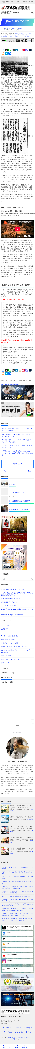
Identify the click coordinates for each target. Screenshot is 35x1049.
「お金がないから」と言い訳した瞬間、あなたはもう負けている (17, 446)
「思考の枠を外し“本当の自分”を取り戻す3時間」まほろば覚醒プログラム (17, 594)
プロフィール (5, 625)
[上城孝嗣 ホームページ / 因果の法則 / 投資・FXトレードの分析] (15, 7)
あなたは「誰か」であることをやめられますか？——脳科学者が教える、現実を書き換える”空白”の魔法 (17, 909)
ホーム (3, 1047)
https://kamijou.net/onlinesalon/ (10, 384)
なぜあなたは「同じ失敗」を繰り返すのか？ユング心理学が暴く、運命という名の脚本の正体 (17, 892)
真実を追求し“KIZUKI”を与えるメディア (13, 589)
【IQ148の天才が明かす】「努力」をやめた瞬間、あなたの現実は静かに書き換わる (17, 904)
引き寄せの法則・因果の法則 (10, 636)
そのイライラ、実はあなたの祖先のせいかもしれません (16, 896)
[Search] (32, 579)
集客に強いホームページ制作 (10, 643)
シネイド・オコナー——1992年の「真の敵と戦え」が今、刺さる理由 (16, 441)
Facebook (7, 1028)
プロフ (10, 1047)
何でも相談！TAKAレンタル (9, 602)
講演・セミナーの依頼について (10, 598)
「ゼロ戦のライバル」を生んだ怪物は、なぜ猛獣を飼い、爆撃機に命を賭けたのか (17, 900)
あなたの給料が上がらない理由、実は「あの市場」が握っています (16, 435)
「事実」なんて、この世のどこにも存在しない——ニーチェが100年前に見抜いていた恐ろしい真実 (17, 453)
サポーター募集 (6, 655)
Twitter (18, 1028)
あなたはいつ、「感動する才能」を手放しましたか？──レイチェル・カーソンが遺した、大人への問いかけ (17, 919)
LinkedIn (19, 1032)
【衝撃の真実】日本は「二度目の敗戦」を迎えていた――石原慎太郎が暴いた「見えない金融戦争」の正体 (17, 914)
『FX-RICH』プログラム (8, 605)
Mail (31, 1047)
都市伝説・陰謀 (25, 36)
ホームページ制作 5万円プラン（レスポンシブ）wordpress (16, 651)
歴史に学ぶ (18, 36)
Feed (29, 1032)
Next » (30, 471)
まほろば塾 (24, 1047)
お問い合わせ (18, 464)
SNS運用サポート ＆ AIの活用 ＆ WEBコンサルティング (17, 610)
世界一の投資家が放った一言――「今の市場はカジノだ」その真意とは (17, 429)
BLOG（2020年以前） (20, 34)
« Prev (5, 471)
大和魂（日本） (6, 629)
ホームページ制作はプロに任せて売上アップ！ (15, 646)
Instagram (29, 1028)
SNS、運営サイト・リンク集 (10, 659)
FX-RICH (17, 1047)
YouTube (8, 1032)
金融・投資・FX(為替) (8, 639)
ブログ (28, 34)
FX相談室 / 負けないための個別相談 (12, 614)
